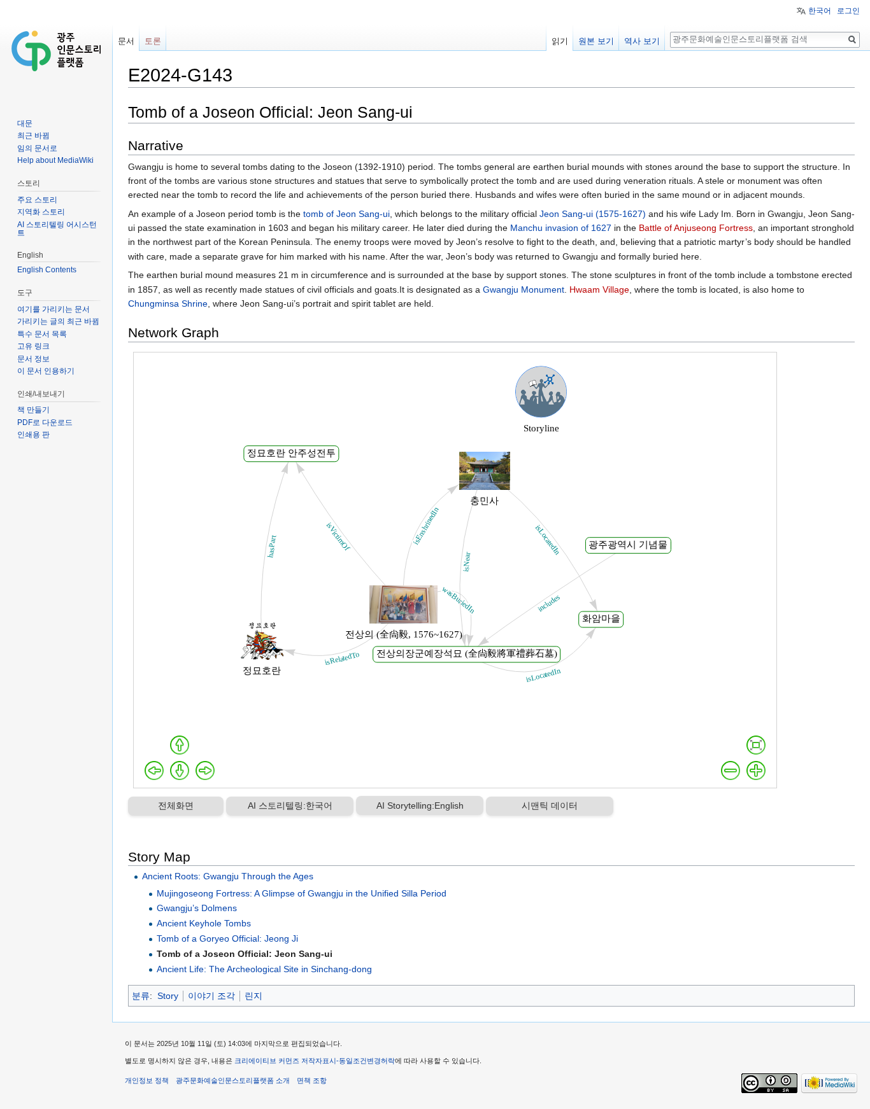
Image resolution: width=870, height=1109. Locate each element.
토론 (153, 41)
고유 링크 (33, 346)
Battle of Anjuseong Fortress (696, 228)
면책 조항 (312, 1080)
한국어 (819, 10)
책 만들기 (33, 409)
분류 (141, 996)
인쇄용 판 (33, 434)
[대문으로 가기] (56, 51)
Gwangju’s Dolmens (197, 908)
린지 (253, 996)
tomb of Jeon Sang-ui (346, 214)
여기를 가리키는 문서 (53, 309)
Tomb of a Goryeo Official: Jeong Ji (227, 938)
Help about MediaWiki (55, 160)
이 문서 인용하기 (46, 370)
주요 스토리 (37, 199)
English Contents (46, 269)
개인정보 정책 (147, 1080)
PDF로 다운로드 (45, 422)
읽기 (560, 41)
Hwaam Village (599, 289)
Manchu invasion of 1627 (560, 228)
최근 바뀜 (33, 135)
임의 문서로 (37, 148)
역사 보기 (642, 41)
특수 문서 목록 (42, 334)
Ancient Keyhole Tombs (204, 923)
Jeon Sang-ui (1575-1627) (592, 214)
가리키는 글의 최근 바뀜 (58, 321)
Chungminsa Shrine (168, 303)
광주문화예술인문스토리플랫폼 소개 (233, 1080)
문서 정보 (33, 358)
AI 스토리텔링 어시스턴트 (57, 229)
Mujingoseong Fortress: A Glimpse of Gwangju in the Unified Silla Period (301, 893)
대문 (24, 123)
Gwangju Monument (523, 289)
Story (167, 996)
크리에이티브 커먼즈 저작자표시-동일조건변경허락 (314, 1060)
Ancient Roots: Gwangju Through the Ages (227, 876)
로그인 (848, 10)
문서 (126, 41)
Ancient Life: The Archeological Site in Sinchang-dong (264, 969)
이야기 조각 (211, 996)
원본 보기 (596, 41)
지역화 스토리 (41, 211)
